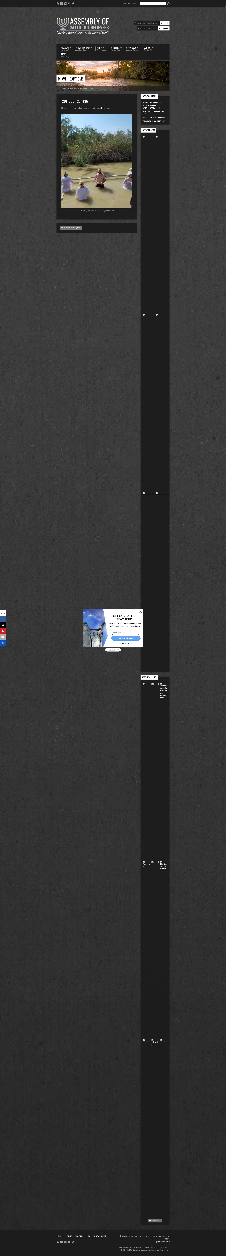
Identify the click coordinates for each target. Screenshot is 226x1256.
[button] (124, 617)
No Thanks (125, 643)
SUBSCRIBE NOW (125, 638)
